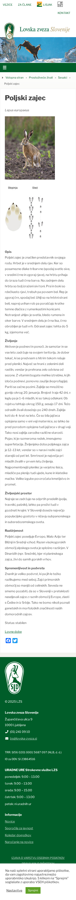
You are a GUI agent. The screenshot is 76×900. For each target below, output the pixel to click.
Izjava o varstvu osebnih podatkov (38, 857)
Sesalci (62, 77)
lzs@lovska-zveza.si (23, 738)
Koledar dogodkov (18, 835)
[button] (25, 57)
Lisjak (47, 4)
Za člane (24, 4)
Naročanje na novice (19, 842)
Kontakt (64, 13)
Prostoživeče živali (41, 77)
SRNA (60, 4)
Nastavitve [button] (14, 890)
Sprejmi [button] (33, 890)
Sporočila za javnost (19, 828)
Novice (10, 821)
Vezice (7, 4)
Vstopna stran (14, 77)
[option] (38, 49)
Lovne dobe (13, 632)
